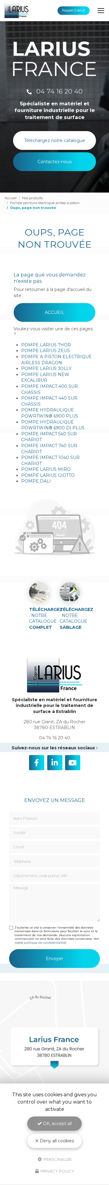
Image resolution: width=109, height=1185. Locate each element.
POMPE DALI (36, 481)
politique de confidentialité (44, 942)
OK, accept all (57, 1123)
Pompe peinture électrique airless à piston (45, 203)
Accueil (11, 198)
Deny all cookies (56, 1141)
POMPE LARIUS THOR (46, 345)
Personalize (57, 1159)
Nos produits (32, 198)
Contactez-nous (54, 161)
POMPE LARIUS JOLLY (46, 368)
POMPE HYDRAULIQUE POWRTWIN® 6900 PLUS (49, 413)
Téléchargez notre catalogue (54, 140)
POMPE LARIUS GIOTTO (48, 475)
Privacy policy (57, 1171)
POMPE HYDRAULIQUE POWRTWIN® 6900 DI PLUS (52, 425)
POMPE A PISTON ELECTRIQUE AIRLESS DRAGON (56, 359)
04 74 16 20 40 (59, 91)
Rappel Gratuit (73, 10)
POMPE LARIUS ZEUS (45, 350)
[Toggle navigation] (101, 10)
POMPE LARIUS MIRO (46, 469)
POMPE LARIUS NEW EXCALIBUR (45, 377)
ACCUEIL (54, 312)
